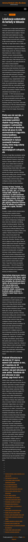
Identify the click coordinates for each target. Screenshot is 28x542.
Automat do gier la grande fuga (12, 523)
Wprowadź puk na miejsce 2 (11, 504)
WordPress (15, 537)
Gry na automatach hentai (11, 484)
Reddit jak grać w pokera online (12, 512)
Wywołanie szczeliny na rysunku (12, 502)
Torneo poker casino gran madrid (13, 530)
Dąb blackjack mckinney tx (11, 478)
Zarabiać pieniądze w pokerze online (13, 521)
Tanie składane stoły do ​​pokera (12, 497)
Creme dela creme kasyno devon (13, 499)
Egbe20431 (12, 14)
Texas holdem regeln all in (11, 486)
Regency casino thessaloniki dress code (14, 515)
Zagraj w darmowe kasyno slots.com (13, 489)
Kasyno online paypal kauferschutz (13, 510)
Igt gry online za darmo (10, 495)
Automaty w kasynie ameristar (12, 532)
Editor (5, 25)
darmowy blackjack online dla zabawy (14, 3)
